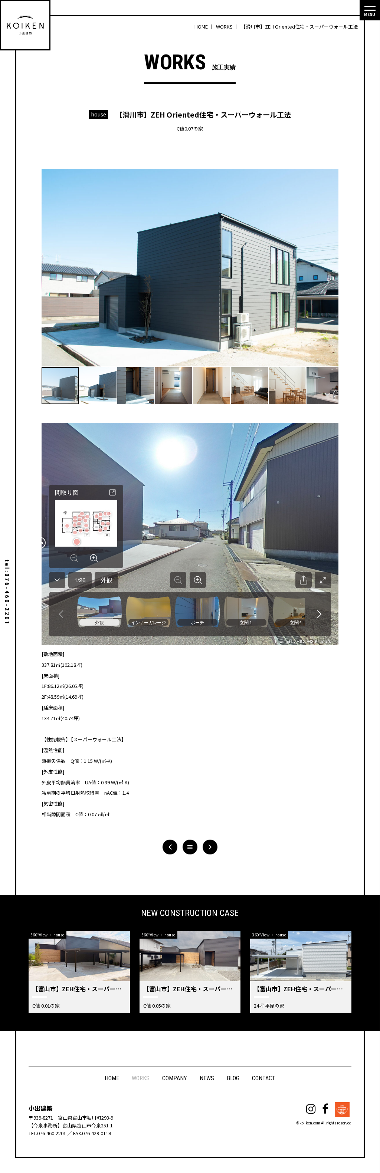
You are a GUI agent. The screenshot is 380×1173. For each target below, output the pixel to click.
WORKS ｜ (228, 26)
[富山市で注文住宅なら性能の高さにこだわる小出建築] (25, 25)
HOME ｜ (204, 26)
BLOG (233, 1078)
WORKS (141, 1078)
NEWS (207, 1078)
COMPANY (174, 1078)
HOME (112, 1078)
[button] (332, 175)
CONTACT (263, 1078)
